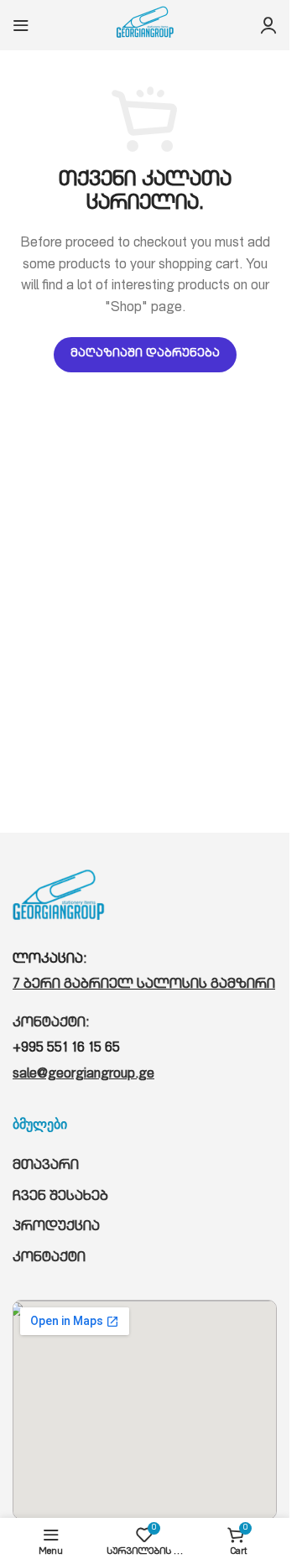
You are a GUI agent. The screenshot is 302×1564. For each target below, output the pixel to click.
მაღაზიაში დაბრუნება (145, 354)
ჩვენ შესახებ (60, 1197)
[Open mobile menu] (21, 25)
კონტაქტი (49, 1258)
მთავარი (46, 1166)
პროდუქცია (56, 1227)
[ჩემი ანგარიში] (268, 25)
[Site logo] (145, 26)
